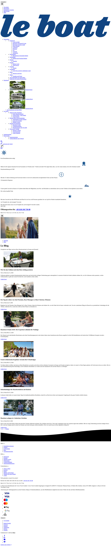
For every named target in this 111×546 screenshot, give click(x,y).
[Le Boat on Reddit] (4, 542)
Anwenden (3, 2)
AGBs (5, 475)
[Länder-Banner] (2, 4)
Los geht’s (6, 111)
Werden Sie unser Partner (10, 474)
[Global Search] (1, 142)
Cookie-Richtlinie (8, 462)
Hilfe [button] (2, 454)
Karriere (6, 470)
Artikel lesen (4, 279)
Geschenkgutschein (8, 451)
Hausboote (6, 80)
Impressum (6, 456)
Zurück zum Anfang (6, 544)
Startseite (6, 240)
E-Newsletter (7, 448)
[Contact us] (1, 148)
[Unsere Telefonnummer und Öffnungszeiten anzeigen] (2, 146)
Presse (5, 471)
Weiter (7, 429)
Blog (5, 242)
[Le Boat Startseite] (55, 36)
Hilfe (5, 12)
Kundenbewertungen (9, 446)
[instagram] (4, 537)
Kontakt (5, 458)
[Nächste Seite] (4, 206)
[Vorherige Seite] (2, 206)
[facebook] (4, 536)
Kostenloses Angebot (9, 10)
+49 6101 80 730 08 (23, 209)
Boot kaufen (7, 135)
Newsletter (6, 7)
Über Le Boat (7, 468)
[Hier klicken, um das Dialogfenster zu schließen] (2, 216)
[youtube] (4, 540)
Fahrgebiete (6, 39)
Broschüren (6, 8)
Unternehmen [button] (4, 466)
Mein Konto (6, 11)
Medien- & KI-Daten (9, 472)
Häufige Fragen (7, 459)
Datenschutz (7, 460)
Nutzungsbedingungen (9, 463)
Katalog (5, 447)
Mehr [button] (2, 443)
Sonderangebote (7, 134)
